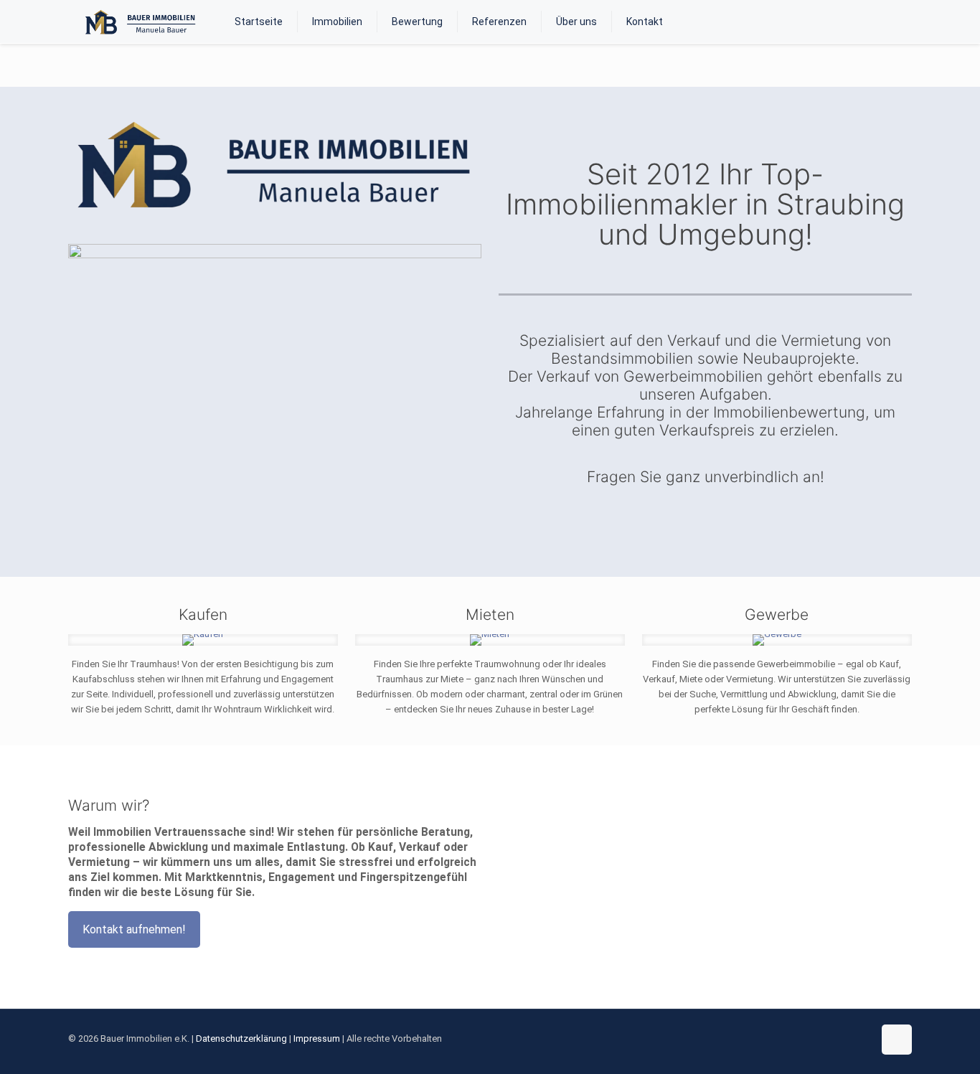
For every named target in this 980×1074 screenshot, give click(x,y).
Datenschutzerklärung (241, 1038)
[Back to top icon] (897, 1039)
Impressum (316, 1038)
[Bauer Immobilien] (141, 21)
